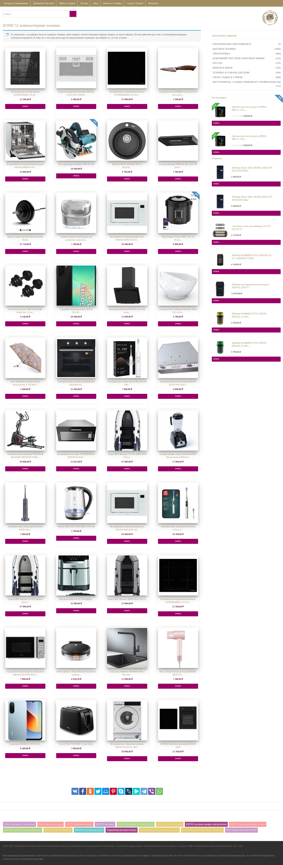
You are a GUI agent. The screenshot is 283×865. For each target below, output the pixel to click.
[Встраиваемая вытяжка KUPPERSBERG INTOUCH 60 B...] (76, 430)
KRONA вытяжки (105, 824)
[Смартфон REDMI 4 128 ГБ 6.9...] (25, 720)
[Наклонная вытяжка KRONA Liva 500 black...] (127, 286)
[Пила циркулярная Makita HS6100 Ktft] (76, 141)
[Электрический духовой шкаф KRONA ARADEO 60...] (76, 358)
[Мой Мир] (105, 791)
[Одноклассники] (90, 791)
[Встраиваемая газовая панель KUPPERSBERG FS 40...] (25, 68)
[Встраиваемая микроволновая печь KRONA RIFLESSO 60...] (127, 213)
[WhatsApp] (159, 791)
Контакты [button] (153, 3)
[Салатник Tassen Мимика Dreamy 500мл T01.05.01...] (178, 286)
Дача (95, 3)
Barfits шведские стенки (50, 824)
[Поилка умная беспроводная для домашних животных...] (76, 213)
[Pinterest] (113, 791)
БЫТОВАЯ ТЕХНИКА (224, 49)
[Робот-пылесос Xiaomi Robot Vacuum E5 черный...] (76, 648)
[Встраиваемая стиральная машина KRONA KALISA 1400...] (127, 720)
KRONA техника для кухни (89, 830)
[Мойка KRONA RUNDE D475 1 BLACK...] (127, 141)
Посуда (84, 3)
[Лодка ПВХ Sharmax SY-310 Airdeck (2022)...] (25, 575)
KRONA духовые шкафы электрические (206, 824)
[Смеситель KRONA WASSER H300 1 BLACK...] (127, 648)
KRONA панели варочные (58, 830)
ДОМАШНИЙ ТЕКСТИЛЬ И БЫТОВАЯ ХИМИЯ (238, 58)
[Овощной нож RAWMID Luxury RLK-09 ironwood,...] (178, 68)
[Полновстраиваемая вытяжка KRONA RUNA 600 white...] (178, 358)
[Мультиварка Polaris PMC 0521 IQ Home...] (178, 213)
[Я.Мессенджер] (136, 791)
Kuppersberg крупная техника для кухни (202, 830)
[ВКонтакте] (75, 791)
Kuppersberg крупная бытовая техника (159, 830)
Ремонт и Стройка (112, 3)
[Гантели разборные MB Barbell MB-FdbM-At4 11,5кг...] (25, 286)
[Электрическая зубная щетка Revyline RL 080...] (127, 358)
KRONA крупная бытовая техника (247, 824)
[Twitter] (98, 791)
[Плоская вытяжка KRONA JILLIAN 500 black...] (178, 141)
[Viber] (151, 791)
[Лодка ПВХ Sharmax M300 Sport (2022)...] (127, 575)
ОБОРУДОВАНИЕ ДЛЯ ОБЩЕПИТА (232, 44)
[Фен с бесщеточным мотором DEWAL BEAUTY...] (178, 648)
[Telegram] (144, 791)
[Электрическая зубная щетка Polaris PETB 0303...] (25, 503)
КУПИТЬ (25, 106)
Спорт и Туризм (135, 3)
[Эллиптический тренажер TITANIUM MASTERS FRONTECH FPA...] (25, 430)
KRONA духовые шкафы (169, 824)
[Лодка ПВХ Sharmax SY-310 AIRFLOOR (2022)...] (127, 430)
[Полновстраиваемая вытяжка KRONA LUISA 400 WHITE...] (76, 68)
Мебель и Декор (67, 3)
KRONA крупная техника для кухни (22, 830)
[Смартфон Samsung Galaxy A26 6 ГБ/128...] (76, 286)
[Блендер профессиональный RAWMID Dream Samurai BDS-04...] (178, 430)
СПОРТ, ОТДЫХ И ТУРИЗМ (227, 77)
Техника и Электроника (16, 3)
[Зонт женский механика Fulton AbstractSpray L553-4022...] (25, 358)
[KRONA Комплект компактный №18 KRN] (178, 720)
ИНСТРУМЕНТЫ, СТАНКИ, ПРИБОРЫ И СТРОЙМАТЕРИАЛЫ (247, 82)
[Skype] (121, 791)
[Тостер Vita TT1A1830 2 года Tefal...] (76, 720)
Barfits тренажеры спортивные (19, 824)
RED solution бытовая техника (241, 830)
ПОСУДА (217, 63)
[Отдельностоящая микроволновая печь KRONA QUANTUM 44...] (25, 648)
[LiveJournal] (128, 791)
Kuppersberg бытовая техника (121, 830)
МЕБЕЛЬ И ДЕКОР (223, 67)
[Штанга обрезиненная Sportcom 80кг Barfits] (25, 213)
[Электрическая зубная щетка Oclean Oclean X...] (178, 503)
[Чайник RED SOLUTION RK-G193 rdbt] (76, 503)
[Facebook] (82, 791)
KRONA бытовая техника (79, 824)
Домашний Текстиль (43, 3)
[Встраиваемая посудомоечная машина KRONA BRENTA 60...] (25, 141)
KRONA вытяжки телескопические (135, 824)
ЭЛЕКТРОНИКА (221, 53)
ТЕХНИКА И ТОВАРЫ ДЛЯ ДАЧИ (231, 72)
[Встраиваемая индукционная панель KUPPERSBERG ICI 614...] (178, 575)
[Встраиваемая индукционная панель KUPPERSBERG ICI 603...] (127, 68)
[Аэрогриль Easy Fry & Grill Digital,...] (76, 575)
